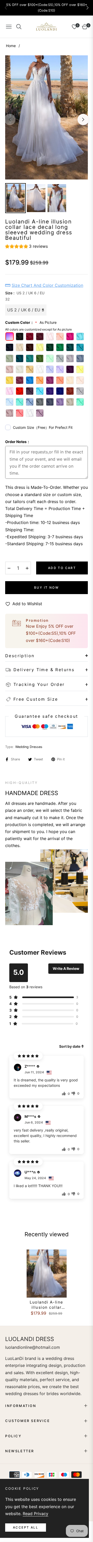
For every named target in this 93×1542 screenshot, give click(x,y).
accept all (25, 1527)
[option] (46, 117)
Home (11, 45)
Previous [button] (10, 119)
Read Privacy (35, 1513)
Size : (24, 296)
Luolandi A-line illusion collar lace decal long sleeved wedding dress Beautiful (46, 1305)
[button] (87, 7)
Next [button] (83, 119)
